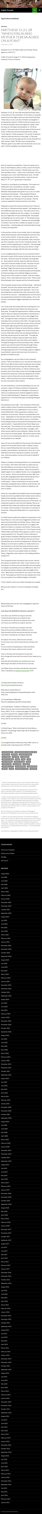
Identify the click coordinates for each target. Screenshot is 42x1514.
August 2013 (5, 1416)
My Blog (3, 857)
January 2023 (5, 1017)
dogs (17, 759)
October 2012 (5, 1448)
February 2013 (5, 1438)
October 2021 (5, 1071)
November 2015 (6, 1319)
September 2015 (6, 1326)
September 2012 (6, 1452)
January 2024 (5, 981)
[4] (27, 436)
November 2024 (6, 949)
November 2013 (6, 1405)
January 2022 (5, 1060)
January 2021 (5, 1103)
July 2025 (4, 920)
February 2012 (5, 1474)
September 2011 (6, 1484)
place (11, 768)
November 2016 (6, 1276)
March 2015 (5, 1348)
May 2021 (4, 1089)
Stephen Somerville (22, 671)
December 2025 (6, 902)
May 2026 (4, 884)
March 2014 (5, 1391)
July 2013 (4, 1420)
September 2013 (6, 1412)
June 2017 (4, 1251)
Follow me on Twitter (7, 853)
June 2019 (4, 1172)
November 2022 (6, 1024)
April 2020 (4, 1136)
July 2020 (4, 1125)
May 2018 (4, 1211)
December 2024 (6, 945)
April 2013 (4, 1430)
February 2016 (5, 1308)
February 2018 (5, 1222)
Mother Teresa (20, 766)
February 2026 (5, 895)
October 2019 (5, 1157)
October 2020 (5, 1114)
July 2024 (4, 963)
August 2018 (5, 1208)
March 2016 (5, 1305)
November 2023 (6, 988)
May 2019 (4, 1175)
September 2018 (6, 1204)
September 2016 (6, 1283)
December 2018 (6, 1193)
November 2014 (6, 1362)
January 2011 (5, 1502)
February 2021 (5, 1100)
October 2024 (5, 953)
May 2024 (4, 971)
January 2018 (5, 1226)
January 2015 (5, 1355)
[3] (8, 400)
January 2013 (5, 1441)
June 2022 (4, 1042)
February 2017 (5, 1265)
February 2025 (5, 938)
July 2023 (4, 1003)
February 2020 (5, 1143)
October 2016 (5, 1280)
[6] (15, 534)
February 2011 (5, 1499)
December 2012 (6, 1445)
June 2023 (4, 1006)
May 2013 (4, 1427)
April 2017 (4, 1258)
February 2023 (5, 1014)
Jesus (28, 761)
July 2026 (4, 877)
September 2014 (6, 1369)
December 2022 (6, 1021)
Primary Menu (39, 10)
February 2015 (5, 1351)
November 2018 (6, 1197)
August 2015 (5, 1330)
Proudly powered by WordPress (9, 1511)
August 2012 (5, 1456)
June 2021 (4, 1085)
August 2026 (5, 873)
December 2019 (6, 1150)
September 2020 (6, 1118)
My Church (4, 860)
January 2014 (5, 1398)
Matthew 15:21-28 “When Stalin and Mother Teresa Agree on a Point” (20, 35)
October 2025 (5, 909)
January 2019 (5, 1190)
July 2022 (4, 1039)
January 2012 (5, 1477)
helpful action (19, 761)
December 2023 (6, 985)
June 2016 (4, 1294)
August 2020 (5, 1121)
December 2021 (6, 1064)
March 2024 (5, 974)
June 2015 (4, 1337)
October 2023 (5, 992)
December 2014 (6, 1359)
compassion (25, 756)
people (5, 768)
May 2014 (4, 1384)
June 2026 (4, 881)
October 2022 (5, 1028)
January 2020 (5, 1147)
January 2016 (5, 1312)
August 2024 (5, 960)
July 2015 (4, 1333)
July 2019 (4, 1168)
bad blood (6, 754)
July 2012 (4, 1459)
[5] (10, 520)
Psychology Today (22, 768)
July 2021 (4, 1082)
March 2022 (5, 1053)
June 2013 (4, 1423)
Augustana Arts (8, 752)
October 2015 (5, 1323)
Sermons (4, 26)
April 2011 (4, 1495)
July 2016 (4, 1290)
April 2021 (4, 1093)
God (29, 759)
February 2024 (5, 978)
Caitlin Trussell (7, 10)
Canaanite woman (25, 754)
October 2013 (5, 1409)
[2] (19, 395)
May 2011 (4, 1492)
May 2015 (4, 1341)
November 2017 (6, 1233)
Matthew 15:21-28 (8, 766)
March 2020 (5, 1139)
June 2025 (4, 924)
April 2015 (4, 1344)
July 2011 (4, 1488)
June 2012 (4, 1463)
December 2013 (6, 1402)
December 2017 (6, 1229)
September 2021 (6, 1075)
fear (23, 759)
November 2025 (6, 906)
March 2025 (5, 935)
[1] (14, 52)
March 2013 (5, 1434)
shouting (33, 768)
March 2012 (5, 1470)
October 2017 (5, 1236)
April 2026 (4, 888)
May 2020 (4, 1132)
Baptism (14, 754)
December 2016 (6, 1272)
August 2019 (5, 1165)
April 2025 (4, 931)
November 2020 (6, 1111)
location (26, 764)
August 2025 (5, 917)
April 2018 (4, 1215)
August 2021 (5, 1078)
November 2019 (6, 1154)
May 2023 (4, 1010)
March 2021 (5, 1096)
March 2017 (5, 1262)
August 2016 (5, 1287)
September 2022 (6, 1032)
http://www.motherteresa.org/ (11, 685)
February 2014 (5, 1395)
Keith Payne (17, 764)
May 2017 (4, 1254)
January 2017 (5, 1269)
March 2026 (5, 891)
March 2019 (5, 1183)
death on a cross (8, 759)
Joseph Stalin (7, 764)
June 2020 (4, 1129)
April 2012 (4, 1466)
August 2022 (5, 1035)
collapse (15, 756)
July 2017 (4, 1247)
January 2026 (5, 899)
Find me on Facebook (7, 850)
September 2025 (6, 913)
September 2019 (6, 1161)
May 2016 (4, 1297)
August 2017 (5, 1244)
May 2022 (4, 1046)
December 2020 (6, 1107)
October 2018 (5, 1200)
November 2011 (6, 1481)
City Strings (6, 756)
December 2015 (6, 1315)
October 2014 (5, 1366)
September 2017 (6, 1240)
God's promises (7, 761)
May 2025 (4, 927)
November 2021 (6, 1068)
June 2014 (4, 1380)
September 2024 (6, 956)
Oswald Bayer (32, 766)
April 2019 (4, 1179)
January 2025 (5, 942)
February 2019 (5, 1186)
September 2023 (6, 996)
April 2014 (4, 1387)
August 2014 (5, 1373)
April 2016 (4, 1301)
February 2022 (5, 1057)
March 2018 (5, 1218)
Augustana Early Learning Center (26, 752)
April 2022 (4, 1050)
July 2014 (4, 1377)
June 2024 (4, 967)
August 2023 (5, 999)
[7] (34, 611)
